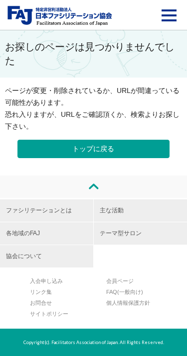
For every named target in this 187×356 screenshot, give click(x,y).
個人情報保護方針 (128, 303)
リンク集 (41, 292)
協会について (24, 256)
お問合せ (41, 303)
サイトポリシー (49, 314)
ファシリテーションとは (39, 210)
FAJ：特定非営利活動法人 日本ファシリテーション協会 (59, 15)
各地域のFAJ (23, 233)
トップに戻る (93, 149)
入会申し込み (46, 281)
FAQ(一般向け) (124, 292)
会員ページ (120, 281)
